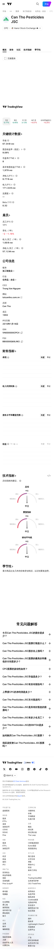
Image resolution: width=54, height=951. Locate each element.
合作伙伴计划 (33, 943)
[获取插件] (48, 475)
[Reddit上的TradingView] (46, 769)
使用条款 (31, 891)
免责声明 (31, 894)
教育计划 (31, 946)
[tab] (42, 357)
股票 (4, 818)
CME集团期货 (33, 843)
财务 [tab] (12, 49)
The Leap (32, 835)
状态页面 (31, 911)
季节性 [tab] (38, 49)
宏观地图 (6, 881)
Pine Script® (8, 883)
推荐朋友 (6, 907)
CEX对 (5, 829)
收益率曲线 (7, 875)
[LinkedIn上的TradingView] (28, 769)
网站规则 (6, 913)
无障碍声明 (32, 902)
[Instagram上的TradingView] (22, 769)
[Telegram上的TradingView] (34, 769)
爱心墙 (5, 905)
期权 (4, 878)
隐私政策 (31, 897)
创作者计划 (7, 910)
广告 (30, 937)
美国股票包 (32, 848)
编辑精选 (6, 929)
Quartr (20, 796)
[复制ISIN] (21, 333)
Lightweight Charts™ (36, 924)
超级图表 (6, 811)
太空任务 (31, 859)
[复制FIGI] (22, 341)
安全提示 (31, 905)
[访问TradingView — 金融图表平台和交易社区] (13, 107)
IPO (4, 864)
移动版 (5, 891)
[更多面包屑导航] (11, 11)
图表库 (30, 921)
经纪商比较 (32, 832)
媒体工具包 (32, 870)
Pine (4, 835)
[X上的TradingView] (4, 769)
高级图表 (31, 927)
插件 (30, 918)
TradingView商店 (35, 878)
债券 (4, 824)
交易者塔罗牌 (33, 881)
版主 (4, 916)
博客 (30, 862)
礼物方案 (31, 819)
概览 (30, 827)
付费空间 (6, 945)
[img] (37, 28)
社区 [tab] (19, 49)
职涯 (30, 867)
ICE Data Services (19, 781)
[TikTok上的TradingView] (40, 769)
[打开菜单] (3, 4)
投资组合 (6, 872)
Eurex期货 (32, 846)
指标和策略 (7, 937)
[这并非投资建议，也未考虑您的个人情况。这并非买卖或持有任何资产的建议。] (20, 481)
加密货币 (6, 827)
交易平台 (31, 930)
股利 (4, 862)
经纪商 (30, 829)
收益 (4, 859)
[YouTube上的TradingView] (16, 769)
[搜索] (37, 4)
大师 (4, 940)
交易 (4, 924)
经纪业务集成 (33, 940)
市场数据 (31, 816)
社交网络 (6, 902)
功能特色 (31, 811)
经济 (4, 856)
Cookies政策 (33, 900)
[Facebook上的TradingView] (10, 769)
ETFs (5, 821)
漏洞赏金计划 (33, 908)
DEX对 (5, 832)
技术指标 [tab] (28, 49)
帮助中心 (31, 864)
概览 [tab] (5, 49)
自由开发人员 (8, 942)
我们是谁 (31, 856)
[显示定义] (8, 140)
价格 (30, 813)
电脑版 (5, 894)
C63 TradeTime (34, 883)
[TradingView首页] (9, 4)
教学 (4, 926)
